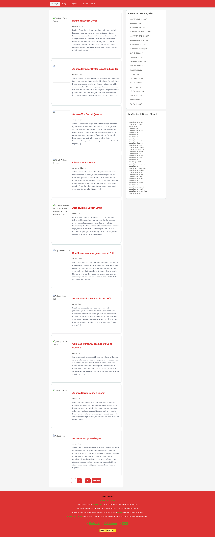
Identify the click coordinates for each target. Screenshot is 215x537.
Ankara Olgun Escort (139, 40)
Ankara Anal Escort (78, 168)
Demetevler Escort (138, 61)
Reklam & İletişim (88, 4)
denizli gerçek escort (136, 187)
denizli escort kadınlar (136, 147)
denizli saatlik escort (136, 151)
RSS (125, 523)
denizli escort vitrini (136, 189)
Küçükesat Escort (137, 91)
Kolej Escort (135, 87)
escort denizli (133, 126)
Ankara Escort (77, 120)
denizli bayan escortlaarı (137, 168)
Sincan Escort (136, 96)
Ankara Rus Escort (138, 45)
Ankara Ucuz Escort (138, 49)
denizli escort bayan (136, 122)
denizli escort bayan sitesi (138, 191)
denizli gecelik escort (136, 149)
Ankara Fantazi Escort (139, 36)
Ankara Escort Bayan (139, 27)
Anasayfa (55, 4)
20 (88, 481)
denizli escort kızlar (136, 145)
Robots (94, 523)
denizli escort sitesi (135, 158)
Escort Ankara (77, 74)
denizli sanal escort (135, 143)
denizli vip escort (135, 162)
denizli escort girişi (135, 172)
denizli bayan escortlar (137, 164)
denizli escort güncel (136, 174)
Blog (64, 4)
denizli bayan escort (136, 124)
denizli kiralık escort (136, 153)
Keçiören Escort (137, 78)
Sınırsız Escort (136, 100)
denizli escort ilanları (136, 141)
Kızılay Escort (136, 83)
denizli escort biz (135, 193)
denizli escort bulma (136, 178)
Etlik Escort (135, 74)
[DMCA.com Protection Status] (107, 532)
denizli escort (133, 128)
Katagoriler (74, 4)
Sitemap (110, 523)
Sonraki (96, 481)
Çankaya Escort (136, 57)
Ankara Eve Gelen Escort (140, 32)
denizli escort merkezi (136, 170)
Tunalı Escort (136, 104)
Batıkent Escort (77, 26)
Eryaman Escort (136, 66)
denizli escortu (134, 139)
